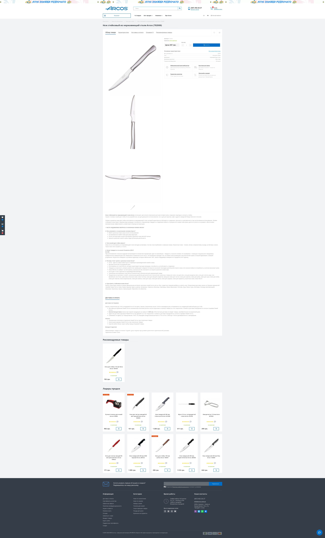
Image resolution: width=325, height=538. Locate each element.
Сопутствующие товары (140, 508)
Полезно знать (107, 511)
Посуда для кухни (138, 511)
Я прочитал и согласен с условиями (183, 487)
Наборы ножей (137, 503)
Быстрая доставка (204, 65)
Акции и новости (108, 508)
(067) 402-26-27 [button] (199, 499)
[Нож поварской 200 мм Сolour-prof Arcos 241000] (162, 404)
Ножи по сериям (138, 501)
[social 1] (165, 511)
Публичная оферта (108, 503)
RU (208, 15)
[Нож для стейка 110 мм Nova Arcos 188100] (113, 355)
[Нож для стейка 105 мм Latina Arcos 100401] (162, 445)
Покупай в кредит (204, 73)
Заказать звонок (195, 9)
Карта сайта (106, 520)
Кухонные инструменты (140, 513)
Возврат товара (107, 518)
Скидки (105, 525)
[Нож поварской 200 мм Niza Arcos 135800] (211, 445)
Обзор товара (110, 32)
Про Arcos (168, 15)
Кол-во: (183, 42)
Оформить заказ (218, 9)
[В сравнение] (219, 32)
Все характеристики (214, 51)
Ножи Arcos (106, 21)
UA (204, 15)
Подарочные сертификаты (110, 523)
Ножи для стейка (130, 21)
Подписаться (215, 484)
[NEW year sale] (162, 1)
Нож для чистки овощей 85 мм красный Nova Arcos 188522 (113, 457)
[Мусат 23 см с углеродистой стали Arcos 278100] (186, 404)
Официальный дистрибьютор (179, 65)
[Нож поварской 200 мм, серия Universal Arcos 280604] (186, 445)
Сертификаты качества (109, 501)
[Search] (179, 8)
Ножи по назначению (117, 21)
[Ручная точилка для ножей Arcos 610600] (113, 404)
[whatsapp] (202, 511)
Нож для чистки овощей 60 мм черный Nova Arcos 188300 (138, 416)
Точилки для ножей (139, 506)
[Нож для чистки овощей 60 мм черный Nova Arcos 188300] (138, 404)
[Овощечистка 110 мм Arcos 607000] (211, 404)
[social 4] (175, 511)
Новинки (158, 15)
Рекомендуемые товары (164, 32)
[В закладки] (214, 32)
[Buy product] (118, 379)
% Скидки (138, 15)
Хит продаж (147, 15)
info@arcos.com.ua (200, 501)
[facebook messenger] (205, 511)
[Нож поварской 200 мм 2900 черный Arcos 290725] (138, 445)
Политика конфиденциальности (180, 487)
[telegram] (199, 511)
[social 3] (172, 511)
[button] (196, 8)
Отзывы (105, 513)
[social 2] (168, 511)
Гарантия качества (176, 74)
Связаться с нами (108, 516)
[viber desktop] (195, 511)
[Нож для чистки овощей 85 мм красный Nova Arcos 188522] (113, 445)
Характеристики (123, 32)
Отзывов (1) (150, 32)
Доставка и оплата (137, 32)
